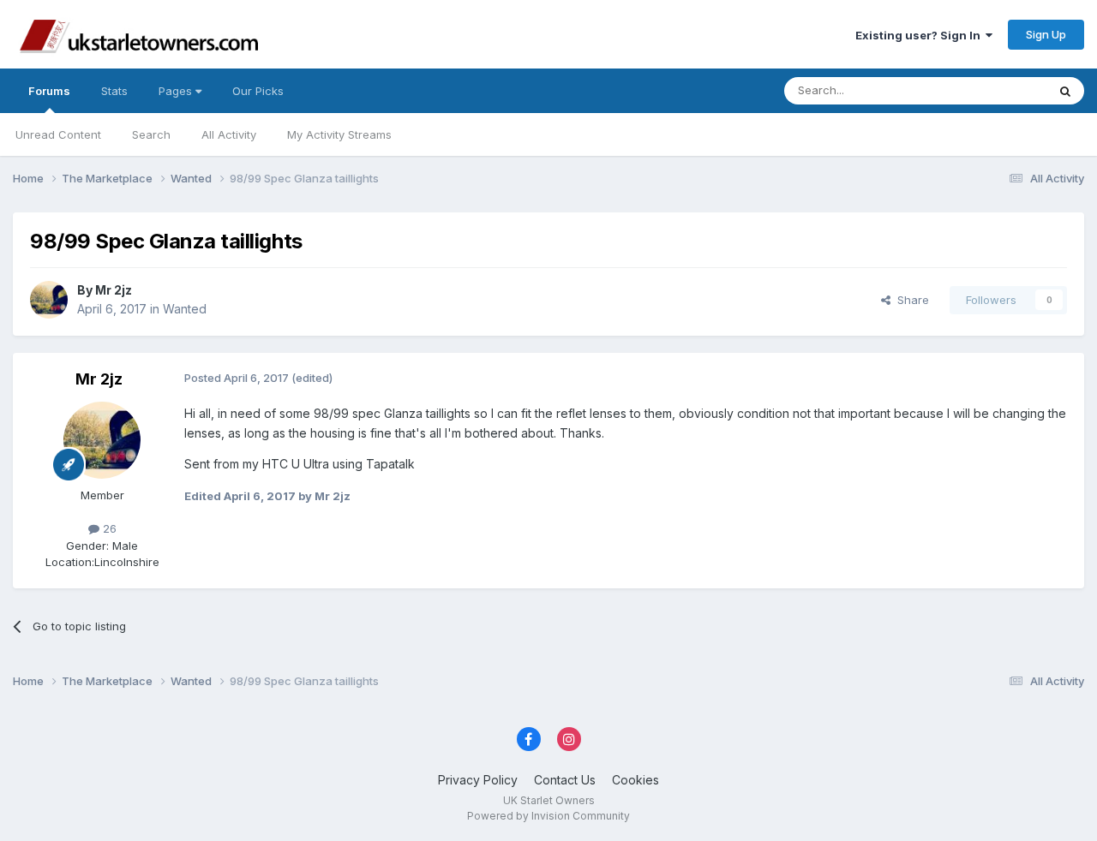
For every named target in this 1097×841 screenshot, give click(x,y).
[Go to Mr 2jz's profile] (49, 300)
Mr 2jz (113, 290)
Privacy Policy (478, 779)
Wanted (185, 308)
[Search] (1065, 90)
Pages (177, 91)
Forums (49, 91)
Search (151, 134)
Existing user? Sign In (920, 35)
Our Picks (258, 91)
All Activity (228, 134)
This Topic (996, 90)
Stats (114, 91)
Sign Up (1046, 34)
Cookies (635, 779)
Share (909, 300)
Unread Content (58, 134)
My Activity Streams (339, 134)
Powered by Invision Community (548, 815)
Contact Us (565, 779)
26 (108, 528)
